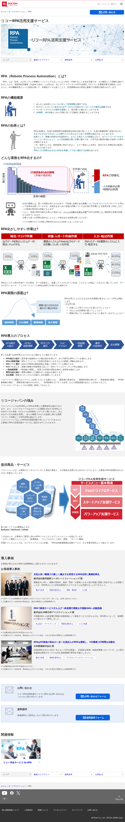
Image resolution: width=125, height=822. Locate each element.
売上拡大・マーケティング (46, 624)
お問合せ (99, 60)
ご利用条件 (28, 810)
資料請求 (68, 60)
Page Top (119, 799)
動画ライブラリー (41, 60)
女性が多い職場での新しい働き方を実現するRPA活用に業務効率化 (66, 574)
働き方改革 (40, 590)
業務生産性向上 (55, 590)
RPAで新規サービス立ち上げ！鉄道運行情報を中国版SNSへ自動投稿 (68, 608)
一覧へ (4, 799)
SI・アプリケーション (17, 12)
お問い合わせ (92, 810)
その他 (84, 590)
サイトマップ (77, 810)
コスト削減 (82, 624)
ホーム (3, 12)
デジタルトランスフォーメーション (80, 657)
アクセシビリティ (60, 810)
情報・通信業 (72, 590)
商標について (43, 810)
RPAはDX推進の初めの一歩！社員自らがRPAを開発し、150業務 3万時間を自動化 (74, 642)
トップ (6, 60)
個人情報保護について (10, 810)
